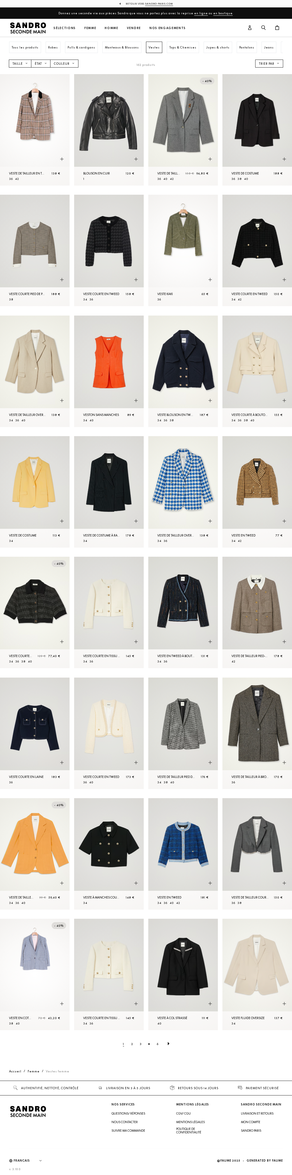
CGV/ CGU (183, 1113)
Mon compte (250, 1122)
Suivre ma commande (128, 1130)
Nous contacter (124, 1122)
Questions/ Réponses (128, 1113)
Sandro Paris (251, 1130)
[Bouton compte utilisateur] (250, 28)
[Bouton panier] (277, 28)
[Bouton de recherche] (263, 28)
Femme (90, 28)
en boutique (223, 13)
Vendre (134, 28)
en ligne (201, 13)
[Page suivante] (168, 1044)
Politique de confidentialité (188, 1130)
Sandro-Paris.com (159, 3)
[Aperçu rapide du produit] (62, 159)
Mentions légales (190, 1122)
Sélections (65, 28)
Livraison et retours (257, 1113)
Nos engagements (167, 28)
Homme (111, 28)
